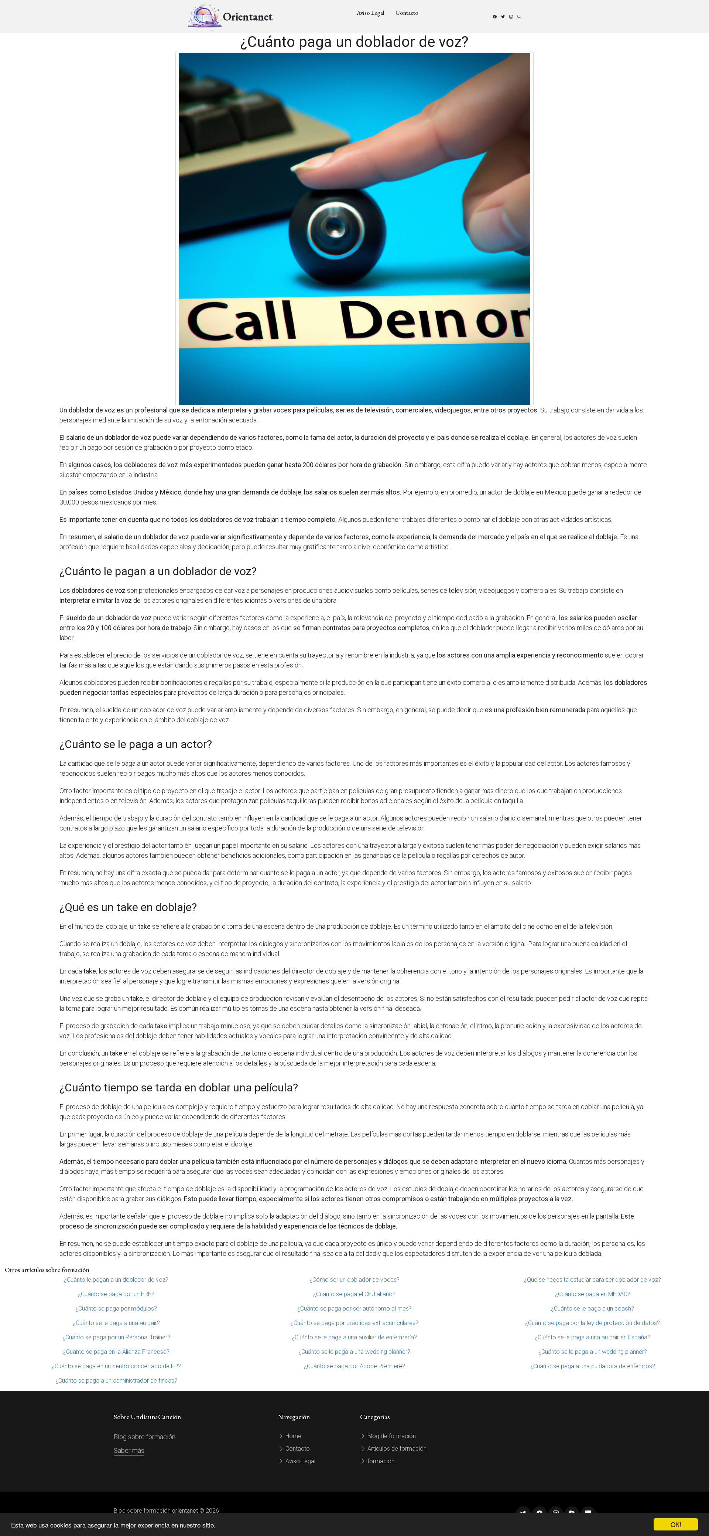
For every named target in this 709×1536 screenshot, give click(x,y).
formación (380, 1461)
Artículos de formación (396, 1448)
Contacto (406, 13)
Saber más (129, 1450)
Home (292, 1436)
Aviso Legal (370, 13)
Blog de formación (391, 1436)
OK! (676, 1524)
